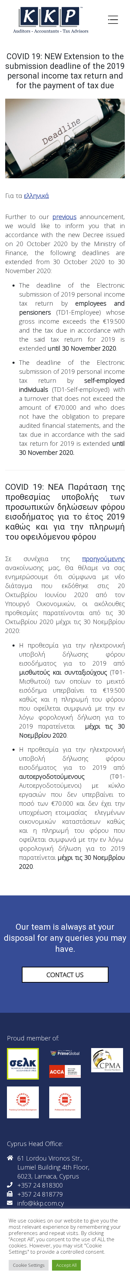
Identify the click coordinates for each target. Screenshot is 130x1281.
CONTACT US (65, 975)
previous (64, 217)
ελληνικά (36, 195)
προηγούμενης (103, 558)
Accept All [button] (66, 1265)
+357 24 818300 (40, 1185)
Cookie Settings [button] (28, 1265)
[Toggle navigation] (113, 19)
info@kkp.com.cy (40, 1203)
